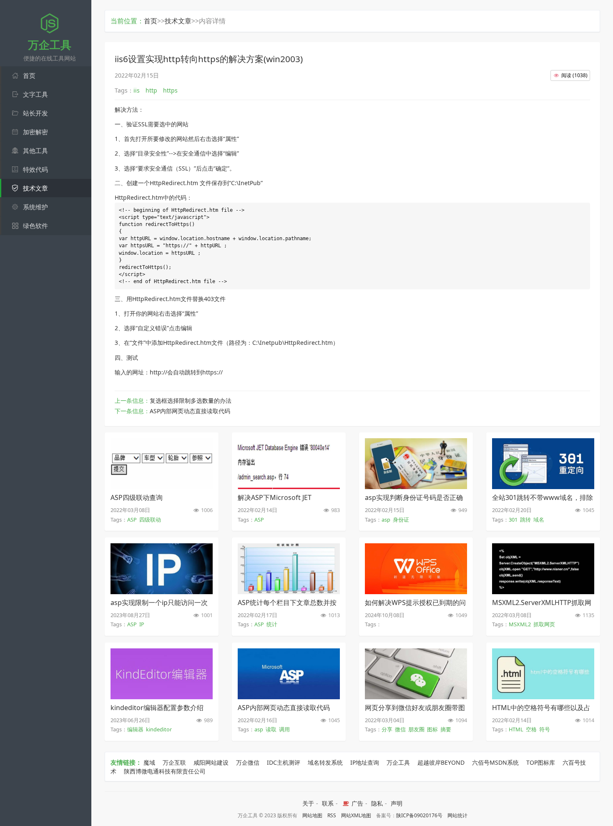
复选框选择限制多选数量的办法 (190, 400)
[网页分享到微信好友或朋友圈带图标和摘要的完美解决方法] (416, 696)
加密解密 (35, 132)
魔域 (149, 762)
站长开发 (35, 113)
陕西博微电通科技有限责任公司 (165, 771)
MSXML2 (520, 624)
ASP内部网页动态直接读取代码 (190, 411)
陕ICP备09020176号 (419, 815)
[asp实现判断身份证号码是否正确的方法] (416, 486)
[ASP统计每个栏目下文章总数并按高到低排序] (289, 591)
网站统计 (457, 815)
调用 (284, 729)
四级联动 (150, 519)
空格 (531, 729)
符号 (544, 729)
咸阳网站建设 (211, 762)
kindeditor (159, 729)
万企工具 (398, 762)
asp (386, 519)
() (574, 75)
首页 (29, 75)
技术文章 (35, 188)
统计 (271, 624)
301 (513, 519)
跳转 (525, 519)
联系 (328, 803)
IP (141, 624)
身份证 (401, 519)
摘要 (445, 729)
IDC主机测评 (283, 762)
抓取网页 (544, 624)
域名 (538, 519)
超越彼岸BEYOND (441, 762)
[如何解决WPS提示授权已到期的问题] (416, 591)
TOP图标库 (540, 762)
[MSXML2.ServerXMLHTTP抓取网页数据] (543, 591)
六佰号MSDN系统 (495, 762)
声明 (396, 803)
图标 (432, 729)
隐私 (377, 803)
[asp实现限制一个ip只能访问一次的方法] (162, 591)
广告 (356, 803)
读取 (271, 729)
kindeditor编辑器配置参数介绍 (157, 707)
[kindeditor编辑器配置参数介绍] (162, 696)
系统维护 (35, 207)
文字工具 (35, 94)
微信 (400, 729)
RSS (331, 815)
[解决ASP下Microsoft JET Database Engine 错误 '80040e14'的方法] (289, 486)
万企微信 (247, 762)
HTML (516, 729)
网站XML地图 (356, 815)
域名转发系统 (325, 762)
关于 (308, 803)
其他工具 (35, 150)
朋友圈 (416, 729)
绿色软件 (35, 225)
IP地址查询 (364, 762)
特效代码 (35, 169)
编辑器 (135, 729)
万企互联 (174, 762)
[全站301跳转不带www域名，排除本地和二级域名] (543, 486)
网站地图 (312, 815)
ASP (132, 519)
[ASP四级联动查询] (162, 486)
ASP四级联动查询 (137, 497)
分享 (387, 729)
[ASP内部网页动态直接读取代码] (289, 696)
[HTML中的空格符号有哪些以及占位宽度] (543, 696)
